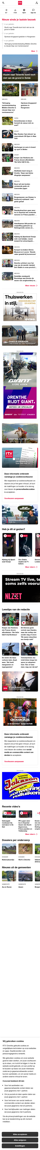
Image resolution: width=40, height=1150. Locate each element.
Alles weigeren (20, 1140)
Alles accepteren (20, 1134)
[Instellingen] (36, 3)
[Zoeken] (3, 3)
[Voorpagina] (20, 3)
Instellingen (20, 1145)
